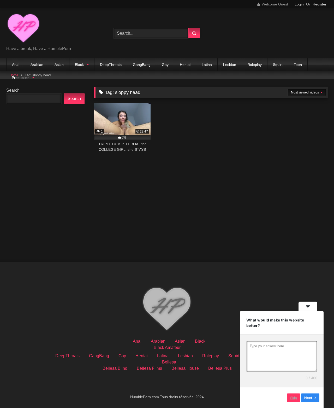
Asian (59, 64)
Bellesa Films (149, 368)
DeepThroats (111, 64)
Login (299, 4)
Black (79, 64)
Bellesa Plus (220, 368)
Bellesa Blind (115, 368)
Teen (298, 64)
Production (20, 78)
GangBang (142, 64)
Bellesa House (185, 368)
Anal (15, 64)
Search (13, 90)
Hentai (185, 64)
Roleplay (254, 64)
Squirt (278, 64)
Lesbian (229, 64)
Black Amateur (167, 347)
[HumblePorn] (23, 29)
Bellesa (169, 362)
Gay (165, 64)
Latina (207, 64)
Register (319, 4)
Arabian (37, 64)
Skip (293, 397)
